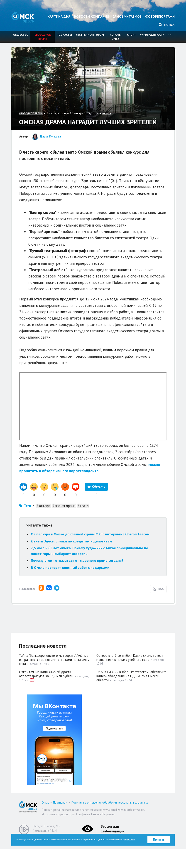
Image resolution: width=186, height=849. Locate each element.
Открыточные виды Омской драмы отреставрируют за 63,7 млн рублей (46, 674)
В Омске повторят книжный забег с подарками (70, 567)
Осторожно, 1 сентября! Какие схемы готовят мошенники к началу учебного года (130, 657)
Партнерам (60, 802)
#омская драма (64, 506)
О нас (45, 802)
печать (106, 113)
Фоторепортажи (160, 16)
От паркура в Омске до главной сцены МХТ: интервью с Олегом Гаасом (90, 534)
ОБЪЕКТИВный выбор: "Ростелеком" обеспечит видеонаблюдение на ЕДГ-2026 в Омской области (131, 676)
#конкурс (43, 506)
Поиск (169, 25)
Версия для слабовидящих (113, 828)
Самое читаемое (127, 16)
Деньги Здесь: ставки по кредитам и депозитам (71, 541)
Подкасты (64, 34)
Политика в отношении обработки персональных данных (109, 802)
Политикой (129, 839)
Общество (20, 34)
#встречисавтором (90, 34)
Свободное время (42, 36)
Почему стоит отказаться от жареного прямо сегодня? (77, 560)
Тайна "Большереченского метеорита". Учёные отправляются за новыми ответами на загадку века (54, 659)
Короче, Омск (115, 36)
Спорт (131, 34)
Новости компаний (91, 16)
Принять (159, 840)
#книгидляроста (152, 34)
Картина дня (59, 16)
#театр (83, 506)
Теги (27, 506)
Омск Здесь (22, 17)
